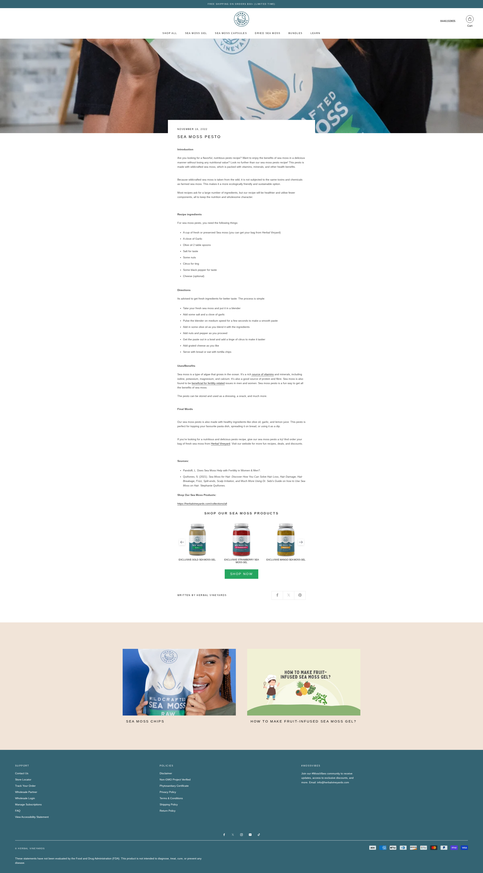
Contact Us (21, 773)
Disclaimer (166, 773)
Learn (316, 33)
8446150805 (447, 20)
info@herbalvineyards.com (333, 782)
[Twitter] (288, 595)
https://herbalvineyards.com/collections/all (202, 503)
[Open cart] (470, 19)
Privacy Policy (168, 791)
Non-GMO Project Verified (175, 779)
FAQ (17, 810)
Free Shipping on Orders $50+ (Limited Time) (241, 4)
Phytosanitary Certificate (174, 785)
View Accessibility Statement (32, 816)
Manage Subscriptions (28, 804)
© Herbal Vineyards (30, 848)
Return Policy (167, 810)
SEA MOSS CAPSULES (231, 33)
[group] (197, 542)
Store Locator (23, 779)
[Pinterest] (300, 595)
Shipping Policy (169, 804)
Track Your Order (25, 785)
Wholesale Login (25, 798)
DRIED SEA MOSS (268, 33)
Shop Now (241, 574)
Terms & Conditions (171, 798)
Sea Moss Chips (145, 721)
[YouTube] (250, 834)
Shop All (169, 33)
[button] (182, 542)
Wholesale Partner (26, 791)
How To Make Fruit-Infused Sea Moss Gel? (303, 721)
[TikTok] (259, 834)
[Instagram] (241, 834)
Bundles (295, 33)
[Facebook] (277, 595)
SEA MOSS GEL (196, 33)
